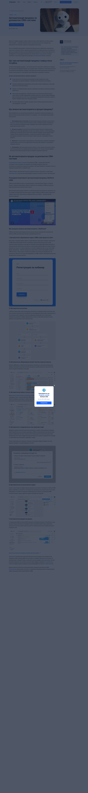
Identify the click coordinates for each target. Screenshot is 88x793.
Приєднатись (44, 403)
